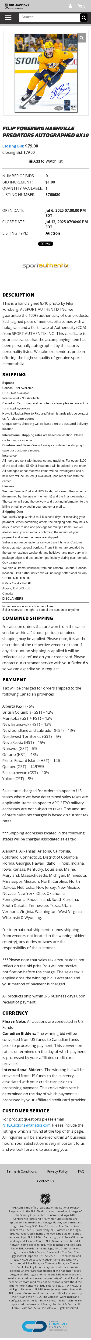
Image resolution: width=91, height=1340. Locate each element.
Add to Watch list (47, 161)
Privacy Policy (57, 1171)
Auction (53, 233)
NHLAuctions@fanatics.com (26, 1125)
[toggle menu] (8, 17)
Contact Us (45, 1181)
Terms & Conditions (22, 1171)
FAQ (81, 1171)
